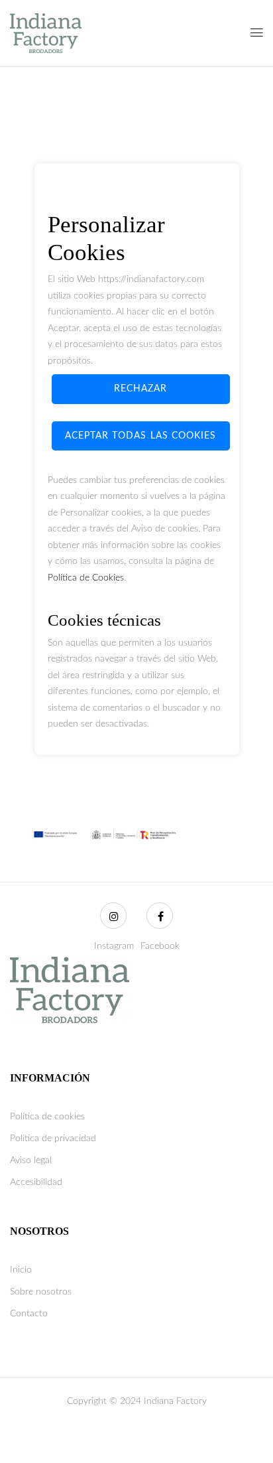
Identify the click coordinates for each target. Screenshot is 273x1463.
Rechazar (140, 388)
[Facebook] (159, 915)
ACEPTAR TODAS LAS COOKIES (140, 436)
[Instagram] (113, 915)
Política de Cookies (86, 578)
